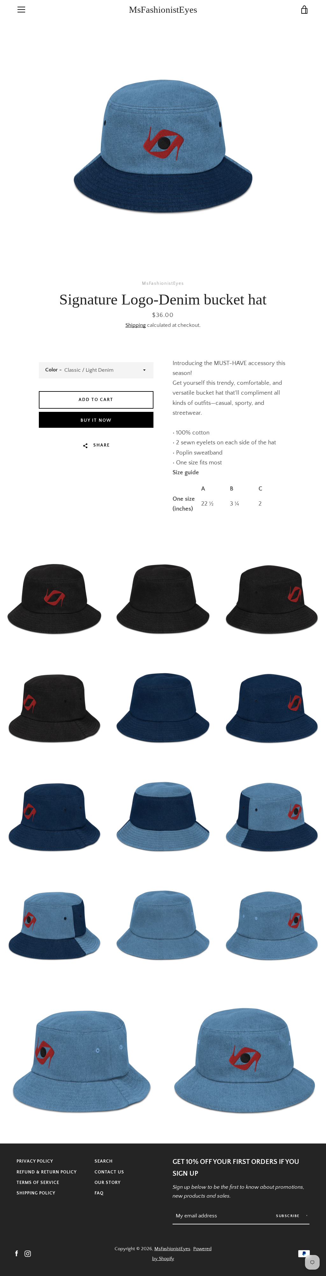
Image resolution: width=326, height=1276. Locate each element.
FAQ (99, 1193)
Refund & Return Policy (47, 1172)
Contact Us (109, 1172)
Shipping (135, 325)
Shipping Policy (36, 1193)
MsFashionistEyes (163, 9)
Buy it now (96, 420)
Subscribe (288, 1216)
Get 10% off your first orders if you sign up (236, 1168)
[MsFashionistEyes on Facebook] (16, 1253)
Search (104, 1161)
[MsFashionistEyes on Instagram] (28, 1253)
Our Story (108, 1182)
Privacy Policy (35, 1161)
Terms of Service (38, 1182)
